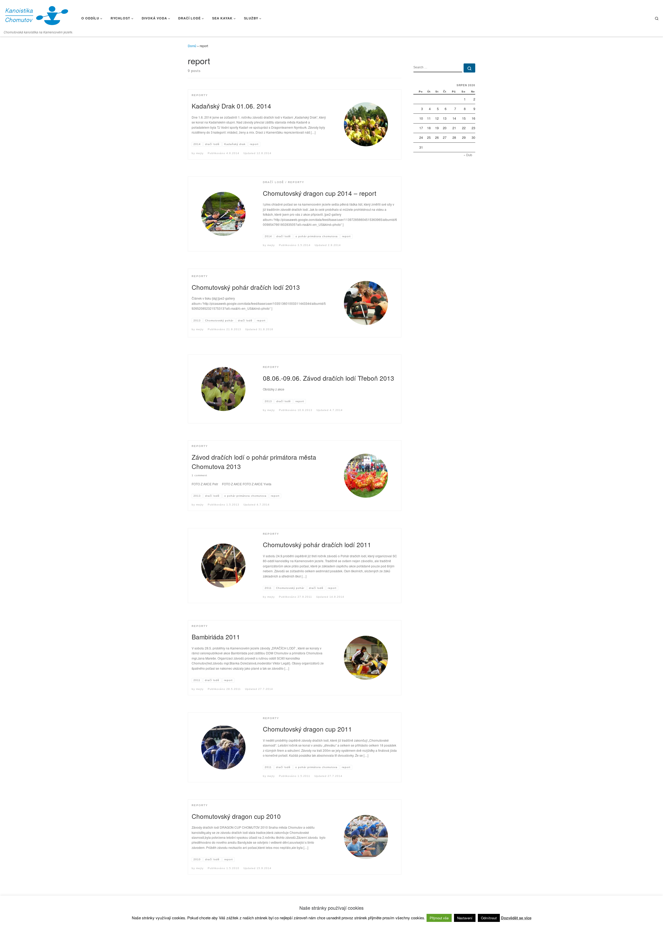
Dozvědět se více (516, 918)
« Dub (468, 155)
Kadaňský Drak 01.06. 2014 (231, 105)
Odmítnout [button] (489, 917)
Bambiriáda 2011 (216, 636)
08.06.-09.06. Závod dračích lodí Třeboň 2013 (328, 377)
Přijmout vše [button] (439, 917)
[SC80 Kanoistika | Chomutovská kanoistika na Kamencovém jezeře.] (36, 14)
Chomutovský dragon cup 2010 (236, 816)
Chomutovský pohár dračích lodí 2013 (246, 287)
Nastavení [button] (464, 917)
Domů (192, 46)
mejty (200, 153)
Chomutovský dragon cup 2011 (307, 728)
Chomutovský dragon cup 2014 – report (319, 193)
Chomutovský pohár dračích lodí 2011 (317, 544)
